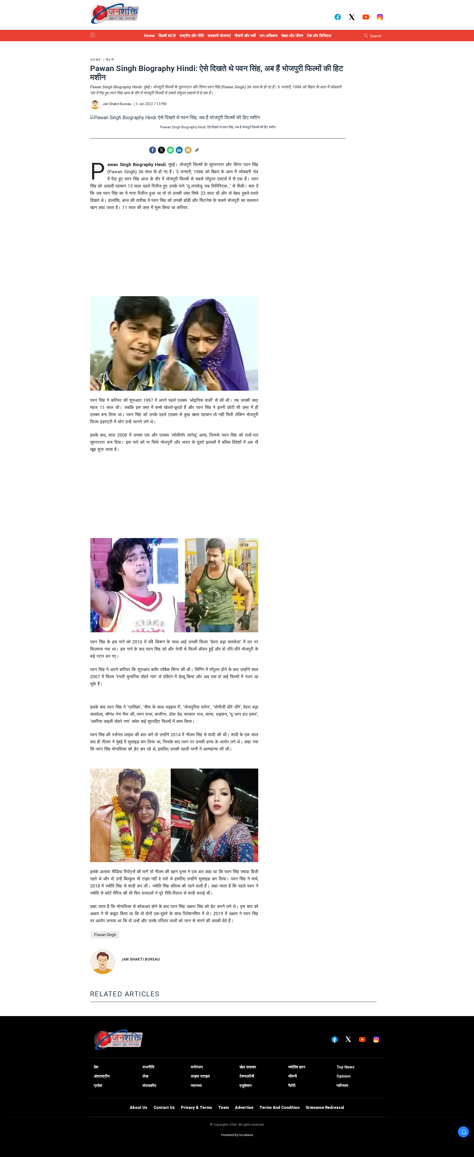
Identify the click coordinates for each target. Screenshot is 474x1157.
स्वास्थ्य (196, 1085)
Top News (345, 1067)
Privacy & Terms (196, 1107)
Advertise (244, 1107)
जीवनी (292, 1076)
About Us (138, 1107)
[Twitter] (161, 150)
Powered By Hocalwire (237, 1135)
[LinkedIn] (179, 150)
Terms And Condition (279, 1107)
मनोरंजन (197, 1067)
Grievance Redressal (325, 1107)
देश (96, 1067)
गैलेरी (292, 1085)
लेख (145, 1076)
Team (223, 1107)
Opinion (343, 1076)
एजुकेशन (245, 1085)
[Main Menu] (92, 35)
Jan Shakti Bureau (140, 959)
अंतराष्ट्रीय (102, 1076)
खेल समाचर (247, 1067)
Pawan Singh (105, 934)
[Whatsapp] (170, 150)
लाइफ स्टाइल (200, 1076)
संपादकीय (149, 1085)
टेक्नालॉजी (246, 1076)
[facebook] (152, 150)
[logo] (114, 13)
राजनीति (148, 1067)
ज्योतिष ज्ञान (296, 1067)
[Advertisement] (174, 261)
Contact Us (164, 1107)
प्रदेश (98, 1085)
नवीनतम (342, 1085)
